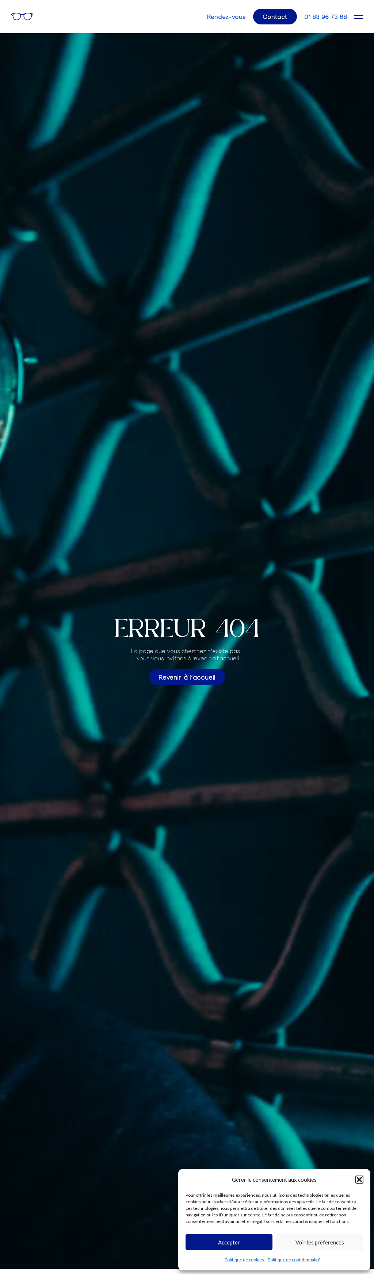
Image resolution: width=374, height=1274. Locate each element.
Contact (275, 16)
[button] (359, 1179)
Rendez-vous (226, 16)
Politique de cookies (244, 1259)
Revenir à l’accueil (187, 676)
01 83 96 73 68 (325, 16)
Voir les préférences (319, 1242)
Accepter (229, 1242)
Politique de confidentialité (294, 1259)
